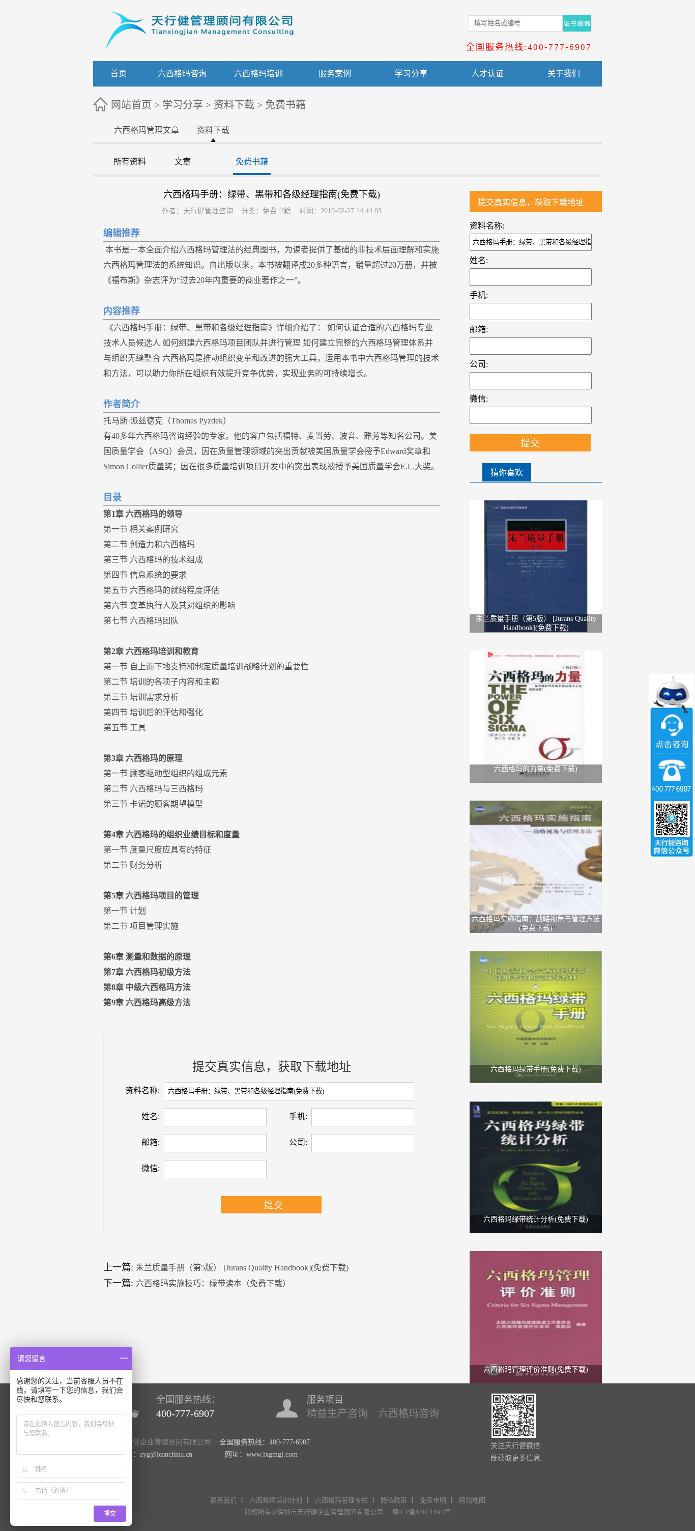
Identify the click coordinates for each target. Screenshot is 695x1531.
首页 (118, 73)
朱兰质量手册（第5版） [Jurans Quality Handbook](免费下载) (242, 1267)
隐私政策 (394, 1500)
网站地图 (472, 1500)
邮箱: (150, 1142)
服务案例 (334, 73)
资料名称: (142, 1090)
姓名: (150, 1116)
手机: (298, 1116)
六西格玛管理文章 (146, 130)
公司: (298, 1142)
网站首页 (131, 104)
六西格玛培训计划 (275, 1500)
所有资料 (129, 161)
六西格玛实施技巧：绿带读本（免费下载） (213, 1283)
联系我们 (223, 1500)
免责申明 (433, 1500)
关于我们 (563, 73)
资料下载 (234, 104)
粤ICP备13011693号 (421, 1512)
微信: (150, 1168)
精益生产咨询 (337, 1413)
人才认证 (487, 73)
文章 (183, 161)
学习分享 (411, 73)
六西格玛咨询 (182, 73)
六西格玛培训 (258, 73)
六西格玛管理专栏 (341, 1500)
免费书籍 (285, 104)
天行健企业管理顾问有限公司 (165, 1442)
